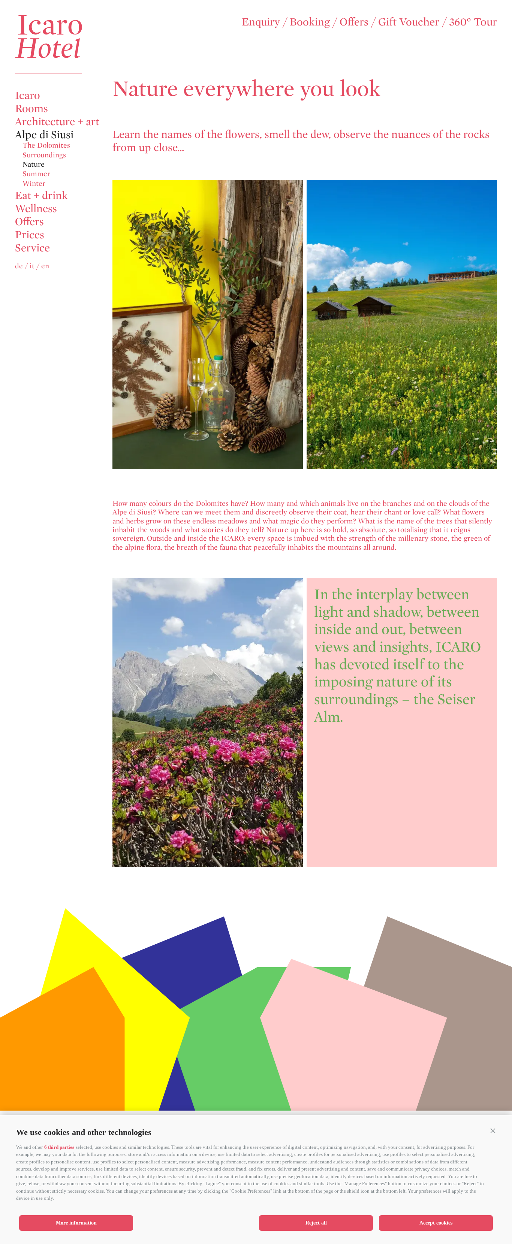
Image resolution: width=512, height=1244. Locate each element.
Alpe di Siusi (44, 134)
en (45, 266)
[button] (493, 1130)
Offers (354, 21)
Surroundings (44, 154)
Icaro (27, 95)
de (19, 266)
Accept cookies (435, 1223)
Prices (29, 234)
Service (32, 247)
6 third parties (59, 1147)
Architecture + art (57, 121)
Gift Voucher (408, 21)
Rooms (31, 108)
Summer (36, 173)
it (32, 266)
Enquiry (261, 21)
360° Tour (473, 21)
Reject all (316, 1223)
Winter (33, 183)
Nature (33, 164)
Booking (310, 21)
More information (76, 1223)
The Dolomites (46, 145)
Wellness (36, 208)
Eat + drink (41, 195)
